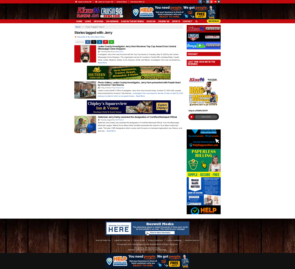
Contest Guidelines (173, 240)
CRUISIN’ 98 (163, 21)
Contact (187, 21)
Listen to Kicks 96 (84, 2)
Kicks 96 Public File (103, 240)
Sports (176, 21)
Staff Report (119, 120)
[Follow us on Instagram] (207, 1)
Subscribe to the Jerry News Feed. (91, 37)
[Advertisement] (174, 12)
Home (79, 21)
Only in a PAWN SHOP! (198, 111)
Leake (88, 21)
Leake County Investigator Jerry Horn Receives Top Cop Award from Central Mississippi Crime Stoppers (137, 47)
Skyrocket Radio (153, 248)
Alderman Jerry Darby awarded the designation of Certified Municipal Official (137, 117)
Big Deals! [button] (214, 21)
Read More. (102, 63)
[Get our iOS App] (218, 1)
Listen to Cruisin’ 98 (105, 2)
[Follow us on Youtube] (211, 1)
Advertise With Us (137, 2)
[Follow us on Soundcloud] (215, 1)
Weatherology (160, 250)
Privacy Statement (155, 240)
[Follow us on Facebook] (200, 1)
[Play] (191, 116)
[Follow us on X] (204, 1)
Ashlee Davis (119, 51)
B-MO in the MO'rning (132, 21)
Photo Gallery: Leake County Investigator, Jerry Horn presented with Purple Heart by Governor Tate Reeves (139, 83)
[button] (196, 21)
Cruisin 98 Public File (122, 240)
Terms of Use (139, 240)
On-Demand (112, 21)
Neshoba (98, 21)
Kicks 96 (151, 21)
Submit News (122, 2)
